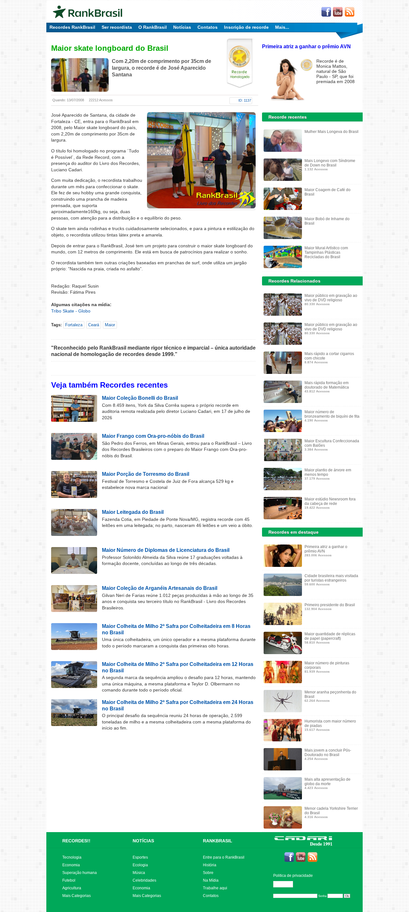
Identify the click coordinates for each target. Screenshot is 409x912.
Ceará (93, 324)
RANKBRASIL (217, 840)
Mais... (282, 27)
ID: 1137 (244, 100)
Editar (286, 884)
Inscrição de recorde (246, 27)
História (209, 865)
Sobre (208, 872)
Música (139, 872)
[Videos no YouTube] (338, 12)
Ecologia (140, 865)
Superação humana (79, 872)
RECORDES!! (76, 840)
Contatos (207, 27)
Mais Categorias (76, 895)
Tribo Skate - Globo (70, 310)
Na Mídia (211, 880)
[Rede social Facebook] (326, 12)
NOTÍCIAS (143, 840)
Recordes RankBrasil (72, 27)
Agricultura (71, 888)
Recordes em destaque (293, 532)
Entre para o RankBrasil (223, 857)
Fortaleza (73, 324)
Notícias (182, 27)
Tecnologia (71, 857)
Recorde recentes (287, 117)
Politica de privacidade (293, 875)
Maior (110, 324)
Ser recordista (117, 27)
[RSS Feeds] (349, 12)
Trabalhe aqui (215, 888)
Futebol (68, 880)
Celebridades (144, 880)
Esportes (140, 857)
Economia (71, 865)
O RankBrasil (152, 27)
